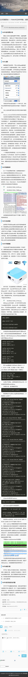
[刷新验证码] (15, 660)
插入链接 (17, 637)
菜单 (7, 13)
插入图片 (10, 637)
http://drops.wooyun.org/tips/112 (16, 27)
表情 (5, 637)
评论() (6, 626)
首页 (2, 13)
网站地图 (25, 673)
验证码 (7, 666)
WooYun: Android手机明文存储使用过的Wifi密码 (15, 114)
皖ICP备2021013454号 (14, 675)
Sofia (8, 599)
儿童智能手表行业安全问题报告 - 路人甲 (11, 618)
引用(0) (10, 626)
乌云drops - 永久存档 (14, 22)
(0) (22, 609)
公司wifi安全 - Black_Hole (8, 621)
